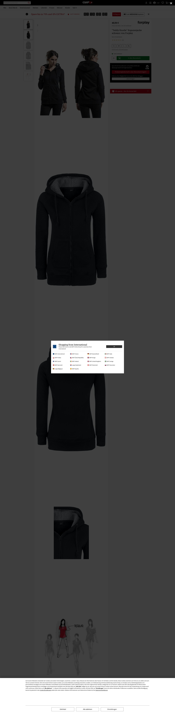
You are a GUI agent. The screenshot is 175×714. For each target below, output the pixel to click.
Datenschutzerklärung (102, 690)
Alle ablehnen (87, 709)
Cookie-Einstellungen (45, 690)
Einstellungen (112, 709)
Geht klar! (63, 709)
